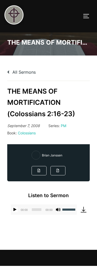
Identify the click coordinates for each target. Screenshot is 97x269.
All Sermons (23, 72)
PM (63, 125)
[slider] (69, 209)
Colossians (27, 133)
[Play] (15, 209)
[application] (44, 209)
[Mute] (58, 209)
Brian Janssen (52, 155)
